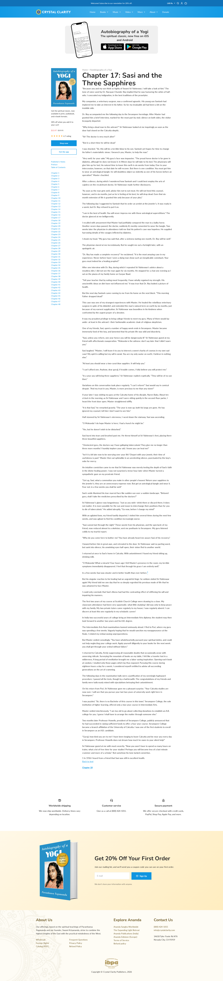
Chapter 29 (55, 251)
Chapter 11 (55, 201)
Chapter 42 (55, 287)
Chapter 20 (55, 226)
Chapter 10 (55, 198)
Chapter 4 (55, 181)
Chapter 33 (55, 262)
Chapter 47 (55, 301)
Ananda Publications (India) (126, 933)
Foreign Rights (42, 943)
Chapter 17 (55, 217)
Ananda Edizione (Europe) (125, 937)
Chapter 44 (55, 293)
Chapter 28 (55, 248)
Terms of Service (121, 940)
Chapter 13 (55, 206)
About (152, 12)
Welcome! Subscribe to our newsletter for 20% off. (111, 3)
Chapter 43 (55, 290)
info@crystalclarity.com (164, 930)
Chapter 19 (55, 223)
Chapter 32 (55, 259)
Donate (165, 12)
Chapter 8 (55, 192)
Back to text (87, 761)
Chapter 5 (55, 184)
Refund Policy (75, 946)
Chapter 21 (55, 229)
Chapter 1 (55, 173)
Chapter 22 (55, 231)
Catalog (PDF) (42, 946)
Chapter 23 (55, 234)
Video (128, 12)
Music (115, 12)
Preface (54, 164)
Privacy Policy (75, 943)
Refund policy (120, 943)
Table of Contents (58, 167)
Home (92, 12)
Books (103, 12)
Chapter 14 (55, 209)
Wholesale (41, 939)
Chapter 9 (55, 195)
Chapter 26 (55, 243)
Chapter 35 (55, 268)
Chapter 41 (55, 284)
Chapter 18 (87, 767)
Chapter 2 (55, 176)
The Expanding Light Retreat (126, 930)
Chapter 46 (55, 298)
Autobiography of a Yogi (101, 69)
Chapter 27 (55, 245)
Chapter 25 (55, 240)
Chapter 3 (55, 178)
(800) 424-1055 (161, 926)
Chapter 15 (55, 212)
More (140, 12)
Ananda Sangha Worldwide (126, 926)
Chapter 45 (55, 296)
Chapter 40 (55, 282)
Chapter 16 (55, 215)
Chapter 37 (55, 273)
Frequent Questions (78, 939)
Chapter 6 (55, 187)
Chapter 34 (55, 265)
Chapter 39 (55, 279)
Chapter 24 (55, 237)
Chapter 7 (55, 189)
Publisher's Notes (58, 162)
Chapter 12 (55, 203)
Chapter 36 (55, 271)
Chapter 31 (55, 257)
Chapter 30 (55, 254)
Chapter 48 (55, 304)
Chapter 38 (55, 276)
